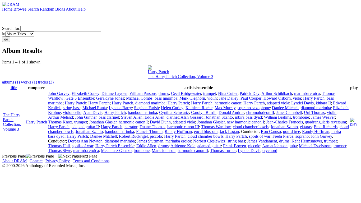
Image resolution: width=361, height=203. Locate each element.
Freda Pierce (282, 136)
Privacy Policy (57, 161)
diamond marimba (150, 103)
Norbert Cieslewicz (209, 141)
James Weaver (323, 117)
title (14, 87)
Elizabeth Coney (85, 93)
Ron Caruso (271, 131)
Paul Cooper (250, 98)
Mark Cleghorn (192, 98)
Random (47, 9)
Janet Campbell (289, 112)
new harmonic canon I (245, 122)
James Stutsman (150, 141)
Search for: (11, 28)
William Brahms (277, 117)
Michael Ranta (94, 107)
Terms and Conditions (91, 161)
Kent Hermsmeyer (306, 141)
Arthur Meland (60, 117)
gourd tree (291, 131)
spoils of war (259, 136)
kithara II (323, 103)
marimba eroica (307, 93)
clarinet (172, 117)
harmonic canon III (183, 126)
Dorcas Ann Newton (85, 141)
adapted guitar (209, 146)
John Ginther (85, 117)
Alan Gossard (192, 117)
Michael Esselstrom (315, 146)
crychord (269, 150)
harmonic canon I (133, 122)
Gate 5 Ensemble (80, 98)
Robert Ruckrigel (133, 136)
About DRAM (14, 161)
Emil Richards (325, 126)
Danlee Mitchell (285, 107)
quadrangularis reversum (325, 122)
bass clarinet (109, 117)
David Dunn (160, 122)
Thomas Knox (60, 122)
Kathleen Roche (199, 107)
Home (7, 9)
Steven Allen (131, 117)
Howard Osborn (277, 98)
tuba (293, 146)
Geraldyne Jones (110, 98)
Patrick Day (250, 93)
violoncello (72, 112)
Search (33, 9)
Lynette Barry (120, 107)
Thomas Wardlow (216, 126)
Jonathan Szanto (219, 117)
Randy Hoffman (178, 131)
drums (164, 93)
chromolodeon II (260, 112)
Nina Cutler (228, 93)
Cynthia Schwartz (174, 112)
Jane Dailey (228, 98)
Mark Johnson (163, 150)
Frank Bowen (234, 146)
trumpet (209, 93)
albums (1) (11, 82)
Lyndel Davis (302, 103)
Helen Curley (172, 107)
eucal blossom (205, 131)
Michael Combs (139, 98)
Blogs (60, 9)
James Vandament (262, 141)
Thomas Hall (59, 146)
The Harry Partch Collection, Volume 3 (180, 76)
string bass (71, 107)
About (71, 9)
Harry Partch (158, 72)
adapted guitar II (85, 126)
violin (212, 98)
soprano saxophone (254, 107)
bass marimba (166, 98)
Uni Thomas (314, 112)
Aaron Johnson (275, 146)
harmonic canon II (193, 150)
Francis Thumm (149, 131)
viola (297, 98)
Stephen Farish (146, 107)
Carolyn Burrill (203, 112)
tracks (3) (46, 82)
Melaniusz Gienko (116, 150)
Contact (36, 161)
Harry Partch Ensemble (114, 146)
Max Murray (225, 107)
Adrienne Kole (182, 146)
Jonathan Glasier (103, 122)
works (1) (29, 82)
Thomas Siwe (59, 150)
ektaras (306, 126)
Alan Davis (92, 112)
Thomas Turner (223, 150)
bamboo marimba (142, 112)
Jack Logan (229, 131)
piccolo (156, 136)
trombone (301, 117)
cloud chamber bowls (251, 126)
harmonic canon (228, 103)
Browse (20, 9)
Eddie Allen (154, 117)
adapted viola (278, 103)
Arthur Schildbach (276, 93)
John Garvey (59, 93)
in (3, 33)
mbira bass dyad (248, 117)
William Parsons (142, 93)
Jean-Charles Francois (284, 122)
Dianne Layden (114, 93)
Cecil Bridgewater (186, 93)
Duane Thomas (152, 126)
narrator (130, 126)
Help (81, 9)
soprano (302, 136)
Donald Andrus (231, 112)
